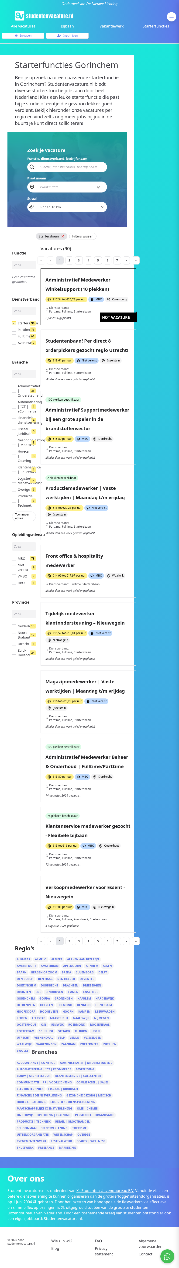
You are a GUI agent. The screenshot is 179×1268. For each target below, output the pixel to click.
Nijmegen (101, 1018)
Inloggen (25, 36)
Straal (32, 198)
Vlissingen (92, 1038)
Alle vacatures (23, 26)
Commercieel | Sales (92, 1082)
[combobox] (70, 186)
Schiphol (46, 1031)
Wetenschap (63, 1135)
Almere (56, 959)
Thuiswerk (25, 1148)
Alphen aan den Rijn (83, 959)
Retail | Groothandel (72, 1122)
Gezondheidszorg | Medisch (88, 1095)
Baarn (22, 972)
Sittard (64, 1031)
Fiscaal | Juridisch (63, 1089)
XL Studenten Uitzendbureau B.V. (105, 1190)
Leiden (22, 1018)
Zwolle (22, 1051)
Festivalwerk (61, 1141)
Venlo (74, 1038)
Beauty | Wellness (91, 1141)
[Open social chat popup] (167, 1256)
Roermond (76, 1025)
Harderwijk (105, 998)
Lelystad (38, 1018)
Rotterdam (25, 1031)
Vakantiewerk (112, 26)
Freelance (46, 1148)
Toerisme (79, 1128)
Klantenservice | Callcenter (78, 1076)
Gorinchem (26, 998)
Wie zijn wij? (61, 1241)
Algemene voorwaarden (150, 1243)
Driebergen (92, 985)
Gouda (44, 998)
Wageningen (46, 1044)
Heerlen (46, 1005)
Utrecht (23, 1038)
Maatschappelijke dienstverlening (44, 1108)
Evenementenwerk (31, 1141)
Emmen (73, 992)
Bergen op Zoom (44, 972)
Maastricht (59, 1018)
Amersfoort (26, 966)
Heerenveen (26, 1005)
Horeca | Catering (31, 1102)
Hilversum (103, 1005)
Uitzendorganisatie (33, 1135)
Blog (55, 1248)
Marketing (67, 1148)
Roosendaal (100, 1025)
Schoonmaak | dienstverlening (42, 1128)
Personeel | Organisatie (94, 1115)
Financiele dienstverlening (39, 1095)
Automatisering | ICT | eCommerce (44, 1069)
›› (136, 260)
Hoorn (68, 1012)
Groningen (64, 998)
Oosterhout (26, 1025)
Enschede (90, 992)
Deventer (87, 979)
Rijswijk (57, 1025)
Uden (96, 1031)
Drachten (70, 985)
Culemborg (85, 972)
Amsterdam (50, 966)
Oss (44, 1025)
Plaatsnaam (36, 178)
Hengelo (84, 1005)
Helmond (65, 1005)
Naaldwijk (81, 1018)
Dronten (24, 992)
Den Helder (66, 979)
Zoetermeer (89, 1044)
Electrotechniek (30, 1089)
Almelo (41, 959)
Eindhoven (54, 992)
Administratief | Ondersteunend (86, 1063)
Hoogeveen (49, 1012)
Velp (61, 1038)
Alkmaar (23, 959)
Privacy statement (104, 1251)
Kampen (84, 1012)
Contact (145, 1254)
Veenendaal (43, 1038)
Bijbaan (67, 26)
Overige (83, 1135)
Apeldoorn (72, 966)
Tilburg (81, 1031)
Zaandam (68, 1044)
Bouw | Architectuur (34, 1076)
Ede (38, 992)
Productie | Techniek (34, 1122)
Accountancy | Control (36, 1063)
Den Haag (45, 979)
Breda (66, 972)
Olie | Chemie (87, 1108)
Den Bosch (25, 979)
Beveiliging (85, 1069)
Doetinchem (26, 985)
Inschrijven (70, 36)
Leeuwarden (105, 1012)
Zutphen (110, 1044)
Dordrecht (49, 985)
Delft (102, 972)
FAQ (98, 1241)
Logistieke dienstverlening (72, 1102)
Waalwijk (24, 1044)
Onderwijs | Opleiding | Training (43, 1115)
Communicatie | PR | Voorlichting (44, 1082)
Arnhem (92, 966)
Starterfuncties (156, 26)
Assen (107, 966)
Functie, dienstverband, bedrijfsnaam (57, 158)
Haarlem (84, 998)
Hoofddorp (26, 1012)
